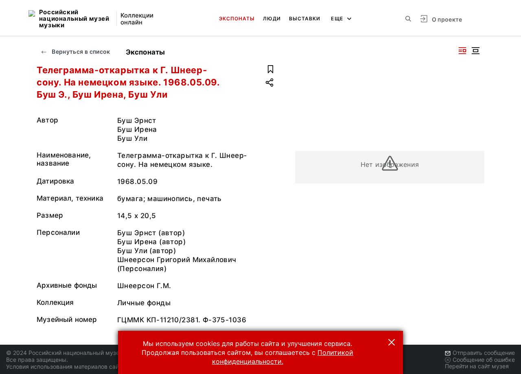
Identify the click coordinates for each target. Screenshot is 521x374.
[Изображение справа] (462, 50)
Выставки (304, 18)
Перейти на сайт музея (477, 366)
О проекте (447, 19)
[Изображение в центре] (475, 50)
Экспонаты (237, 18)
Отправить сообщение (484, 352)
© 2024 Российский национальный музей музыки (76, 352)
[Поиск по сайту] (408, 18)
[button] (391, 342)
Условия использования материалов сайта (65, 366)
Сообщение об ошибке (484, 359)
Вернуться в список (80, 51)
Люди (272, 18)
